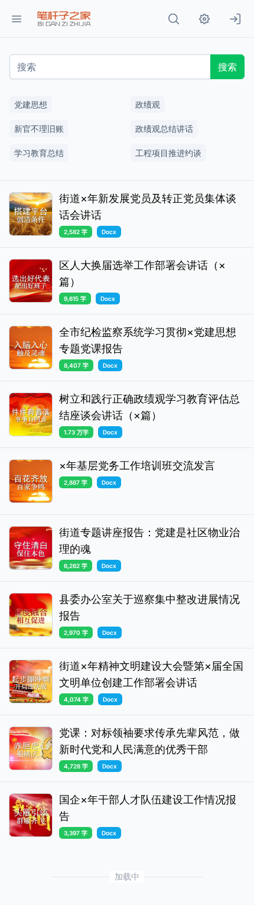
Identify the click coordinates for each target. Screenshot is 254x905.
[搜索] (173, 19)
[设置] (204, 19)
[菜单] (16, 19)
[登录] (235, 19)
